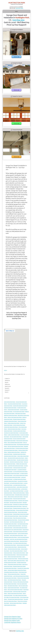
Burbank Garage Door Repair (19, 419)
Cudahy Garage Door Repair (14, 434)
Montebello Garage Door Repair (11, 500)
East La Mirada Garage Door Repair (15, 442)
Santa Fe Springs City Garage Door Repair (13, 529)
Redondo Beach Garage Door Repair (21, 514)
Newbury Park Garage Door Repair (20, 581)
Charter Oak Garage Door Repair (11, 427)
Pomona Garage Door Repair (22, 510)
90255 (5, 370)
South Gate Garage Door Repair (16, 535)
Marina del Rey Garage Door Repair (15, 496)
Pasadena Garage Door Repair (19, 508)
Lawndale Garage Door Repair (19, 485)
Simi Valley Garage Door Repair (20, 595)
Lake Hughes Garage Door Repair (20, 475)
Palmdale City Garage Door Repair (20, 504)
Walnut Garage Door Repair (19, 552)
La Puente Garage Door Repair (16, 483)
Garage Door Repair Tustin (12, 620)
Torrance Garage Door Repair (11, 547)
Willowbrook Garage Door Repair (15, 564)
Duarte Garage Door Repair (10, 440)
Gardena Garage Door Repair (14, 452)
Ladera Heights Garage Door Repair (11, 473)
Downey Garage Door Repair (19, 438)
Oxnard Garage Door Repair (13, 587)
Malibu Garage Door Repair (19, 492)
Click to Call (16, 56)
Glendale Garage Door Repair (19, 454)
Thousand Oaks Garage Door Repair (15, 599)
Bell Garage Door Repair (20, 413)
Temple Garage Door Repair (10, 545)
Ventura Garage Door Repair (16, 603)
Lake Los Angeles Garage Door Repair (12, 477)
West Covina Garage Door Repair (15, 556)
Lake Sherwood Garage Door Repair (20, 576)
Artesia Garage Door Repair (13, 409)
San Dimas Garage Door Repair (16, 521)
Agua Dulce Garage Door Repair (14, 403)
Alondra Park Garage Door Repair (20, 405)
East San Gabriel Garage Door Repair (15, 446)
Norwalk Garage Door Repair (16, 502)
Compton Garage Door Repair (19, 430)
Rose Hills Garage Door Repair (19, 518)
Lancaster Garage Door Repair (10, 481)
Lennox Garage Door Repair (10, 487)
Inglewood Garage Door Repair (19, 467)
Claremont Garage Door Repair (14, 429)
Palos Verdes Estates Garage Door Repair (13, 506)
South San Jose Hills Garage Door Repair (18, 539)
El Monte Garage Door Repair (22, 448)
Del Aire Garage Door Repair (16, 436)
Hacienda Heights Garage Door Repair (16, 458)
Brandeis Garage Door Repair (19, 566)
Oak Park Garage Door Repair (10, 583)
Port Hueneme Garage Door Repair (15, 589)
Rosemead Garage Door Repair (10, 519)
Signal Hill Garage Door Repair (10, 533)
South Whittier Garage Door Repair (11, 541)
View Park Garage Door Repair (16, 550)
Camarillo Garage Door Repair (10, 568)
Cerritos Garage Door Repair (19, 425)
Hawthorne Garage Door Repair (16, 461)
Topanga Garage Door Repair (23, 545)
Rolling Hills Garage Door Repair (11, 516)
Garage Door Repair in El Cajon (13, 618)
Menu (16, 11)
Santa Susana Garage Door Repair (15, 593)
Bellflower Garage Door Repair (10, 415)
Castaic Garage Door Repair (13, 423)
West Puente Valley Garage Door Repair (16, 560)
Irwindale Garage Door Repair (10, 469)
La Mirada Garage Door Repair (19, 479)
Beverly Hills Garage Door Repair (15, 417)
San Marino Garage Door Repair (14, 525)
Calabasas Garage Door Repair (10, 421)
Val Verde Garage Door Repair (14, 549)
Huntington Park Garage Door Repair (15, 465)
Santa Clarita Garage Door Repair (20, 527)
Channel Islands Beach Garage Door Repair (17, 570)
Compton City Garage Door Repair (11, 432)
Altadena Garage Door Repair (10, 407)
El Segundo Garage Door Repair (11, 450)
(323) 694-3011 (19, 8)
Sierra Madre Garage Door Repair (20, 531)
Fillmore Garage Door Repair (14, 574)
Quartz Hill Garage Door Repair (10, 512)
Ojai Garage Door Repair (13, 585)
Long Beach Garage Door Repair (16, 490)
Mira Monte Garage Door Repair (14, 579)
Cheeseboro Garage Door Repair (11, 572)
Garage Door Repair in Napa (12, 616)
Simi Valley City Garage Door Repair (11, 597)
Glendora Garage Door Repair (10, 456)
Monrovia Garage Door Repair (19, 498)
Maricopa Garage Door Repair (10, 578)
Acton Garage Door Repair (9, 401)
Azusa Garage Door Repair (19, 411)
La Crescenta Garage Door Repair (20, 471)
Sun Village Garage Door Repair (20, 543)
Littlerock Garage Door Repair (14, 489)
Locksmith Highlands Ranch (12, 622)
